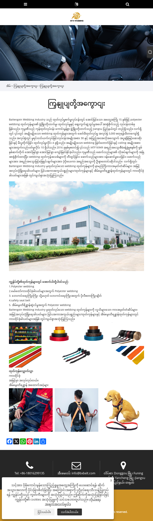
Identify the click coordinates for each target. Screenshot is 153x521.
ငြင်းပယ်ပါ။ (44, 512)
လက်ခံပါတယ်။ (69, 512)
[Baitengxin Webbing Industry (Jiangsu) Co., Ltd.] (76, 16)
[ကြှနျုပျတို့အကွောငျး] (76, 52)
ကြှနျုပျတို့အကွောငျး (26, 86)
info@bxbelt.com (83, 473)
